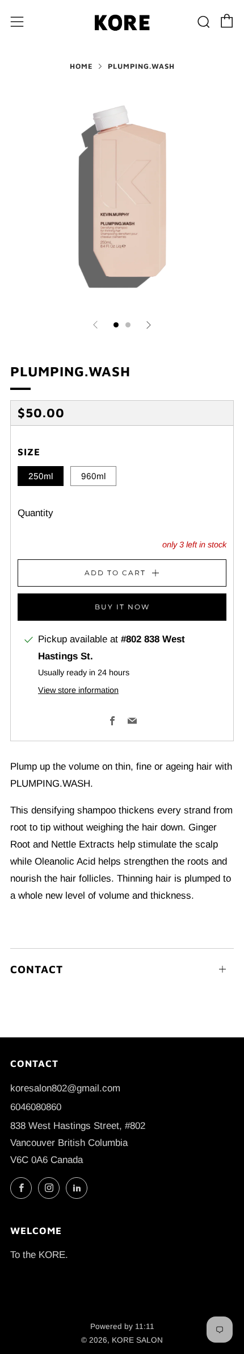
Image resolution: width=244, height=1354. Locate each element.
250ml (40, 476)
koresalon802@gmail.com (65, 1088)
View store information (78, 690)
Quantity (35, 513)
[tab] (116, 324)
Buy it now (122, 607)
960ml (93, 476)
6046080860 (35, 1107)
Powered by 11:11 (122, 1326)
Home (81, 66)
